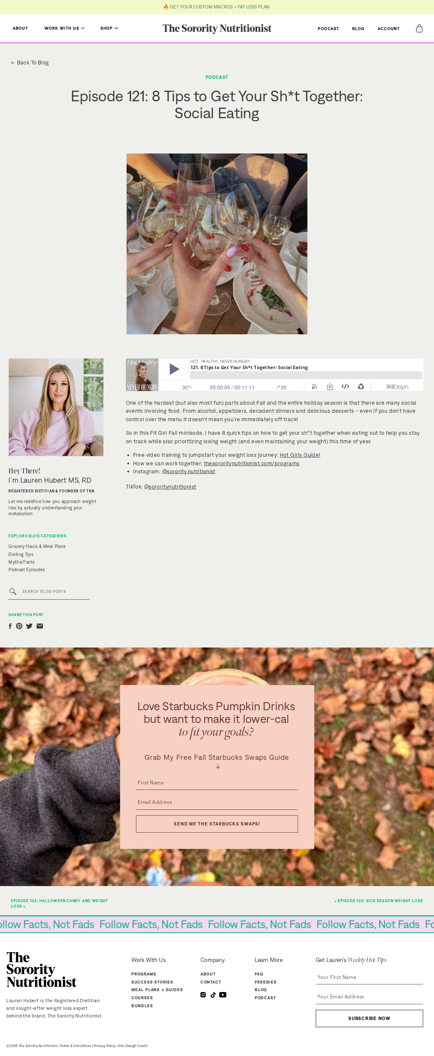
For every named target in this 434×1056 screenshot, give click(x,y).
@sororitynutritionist (170, 486)
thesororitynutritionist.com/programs (252, 463)
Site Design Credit (133, 1046)
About (208, 974)
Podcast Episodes (26, 569)
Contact (210, 982)
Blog (261, 990)
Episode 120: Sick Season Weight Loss (380, 901)
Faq (259, 974)
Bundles (142, 1006)
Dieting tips (20, 554)
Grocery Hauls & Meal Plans (36, 546)
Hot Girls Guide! (300, 455)
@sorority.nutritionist (189, 471)
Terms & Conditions (75, 1046)
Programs (144, 974)
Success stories (152, 982)
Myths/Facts (21, 561)
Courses (142, 998)
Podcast (217, 77)
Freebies (266, 982)
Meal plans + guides (157, 990)
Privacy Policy (105, 1046)
